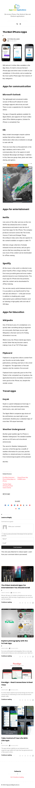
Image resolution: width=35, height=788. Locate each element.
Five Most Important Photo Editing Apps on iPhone (9, 479)
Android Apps (17, 592)
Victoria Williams (13, 39)
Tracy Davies (5, 592)
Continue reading (6, 602)
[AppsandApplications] (17, 7)
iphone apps (6, 494)
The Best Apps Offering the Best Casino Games (8, 485)
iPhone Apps (13, 41)
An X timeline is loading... (17, 777)
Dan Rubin (4, 648)
